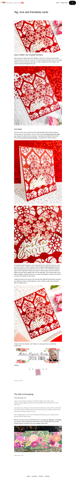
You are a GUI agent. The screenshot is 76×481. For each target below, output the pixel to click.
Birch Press (21, 414)
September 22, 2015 (19, 455)
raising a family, (23, 403)
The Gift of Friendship (24, 394)
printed (59, 419)
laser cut (45, 419)
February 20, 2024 (18, 380)
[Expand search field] (72, 3)
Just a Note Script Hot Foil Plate (28, 138)
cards (47, 414)
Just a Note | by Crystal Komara (28, 55)
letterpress (51, 419)
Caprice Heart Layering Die (47, 267)
